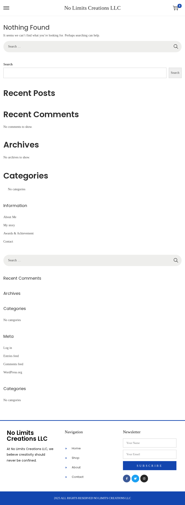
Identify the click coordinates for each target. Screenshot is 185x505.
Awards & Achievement (18, 233)
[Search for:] (92, 46)
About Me (9, 217)
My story (9, 225)
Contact (8, 241)
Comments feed (13, 364)
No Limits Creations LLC (92, 8)
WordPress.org (12, 372)
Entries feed (11, 356)
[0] (175, 8)
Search (8, 64)
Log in (7, 348)
